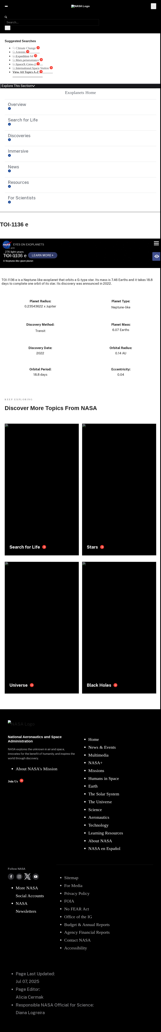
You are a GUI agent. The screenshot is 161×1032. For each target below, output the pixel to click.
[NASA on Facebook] (11, 876)
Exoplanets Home (80, 92)
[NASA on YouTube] (36, 876)
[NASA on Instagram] (19, 876)
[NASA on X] (27, 876)
